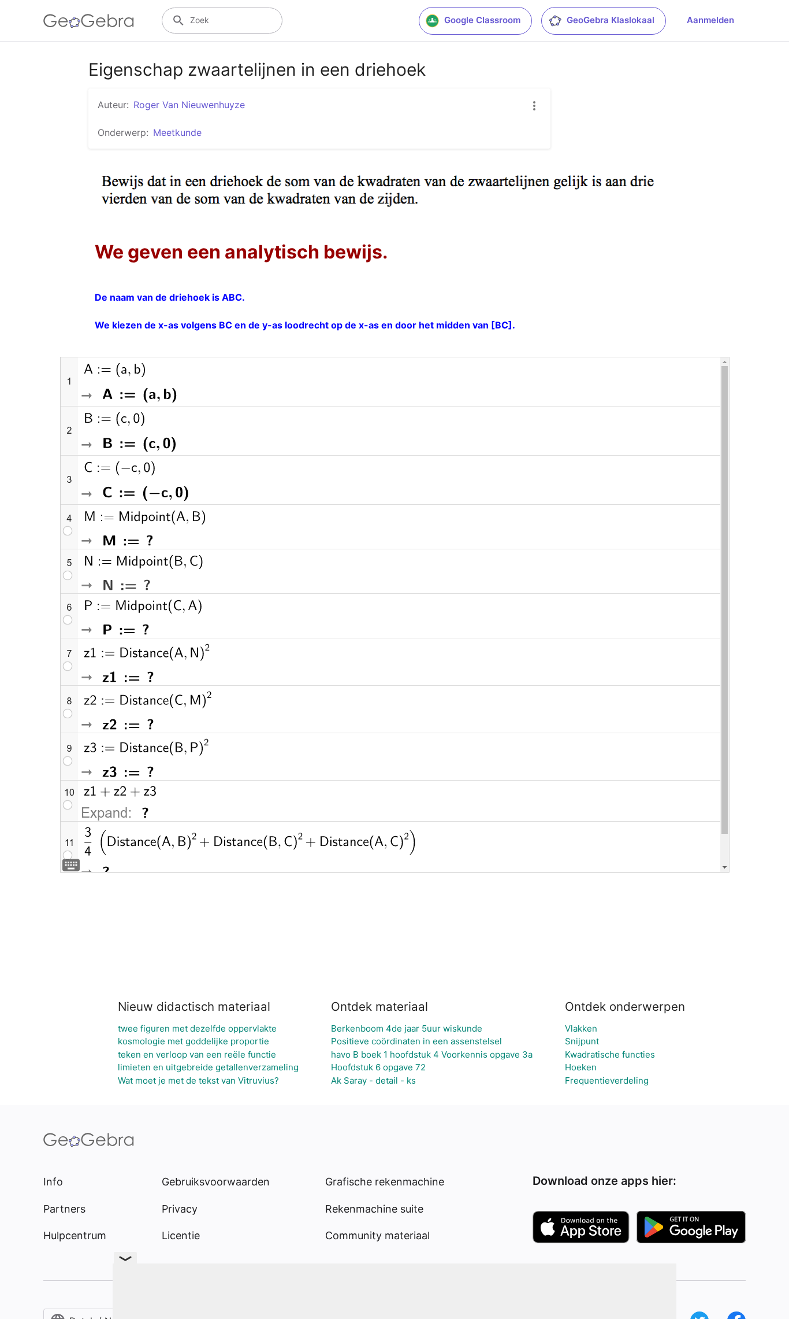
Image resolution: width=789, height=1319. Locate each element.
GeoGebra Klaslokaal (610, 19)
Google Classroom (482, 19)
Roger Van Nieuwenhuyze (189, 104)
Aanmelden (710, 19)
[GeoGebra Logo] (88, 21)
